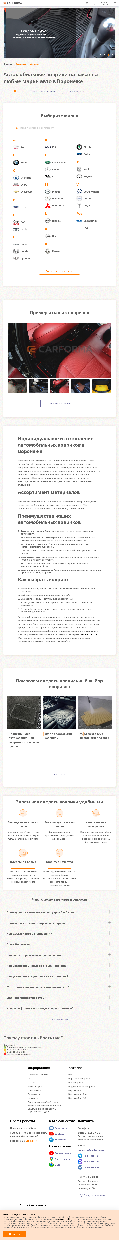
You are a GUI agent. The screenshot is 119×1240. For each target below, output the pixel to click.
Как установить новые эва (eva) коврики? (36, 965)
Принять (14, 1234)
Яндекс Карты (63, 1153)
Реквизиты (34, 1094)
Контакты (33, 1098)
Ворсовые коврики (79, 1078)
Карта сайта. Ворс (78, 1094)
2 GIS (58, 1164)
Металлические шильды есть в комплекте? (38, 987)
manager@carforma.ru (91, 1150)
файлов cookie (64, 1219)
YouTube (59, 1133)
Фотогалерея (35, 1086)
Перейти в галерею (60, 403)
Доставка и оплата (38, 1074)
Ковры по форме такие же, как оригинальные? (40, 1008)
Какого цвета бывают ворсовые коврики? (37, 923)
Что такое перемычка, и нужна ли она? (34, 955)
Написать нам (92, 1155)
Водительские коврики (81, 1086)
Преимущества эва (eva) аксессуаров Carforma (40, 912)
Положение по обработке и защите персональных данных (44, 1103)
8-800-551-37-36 (89, 634)
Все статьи (59, 774)
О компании (34, 1090)
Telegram (60, 1139)
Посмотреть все (59, 1019)
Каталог (75, 1067)
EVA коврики (75, 1082)
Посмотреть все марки (59, 271)
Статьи (31, 1078)
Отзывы (32, 1082)
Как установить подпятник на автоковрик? (37, 976)
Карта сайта (74, 1090)
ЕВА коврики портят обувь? (26, 997)
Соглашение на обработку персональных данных (42, 1110)
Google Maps (62, 1158)
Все (70, 1074)
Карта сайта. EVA (77, 1098)
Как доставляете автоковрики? (29, 933)
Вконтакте (61, 1128)
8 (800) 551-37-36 (89, 1132)
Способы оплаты (18, 944)
